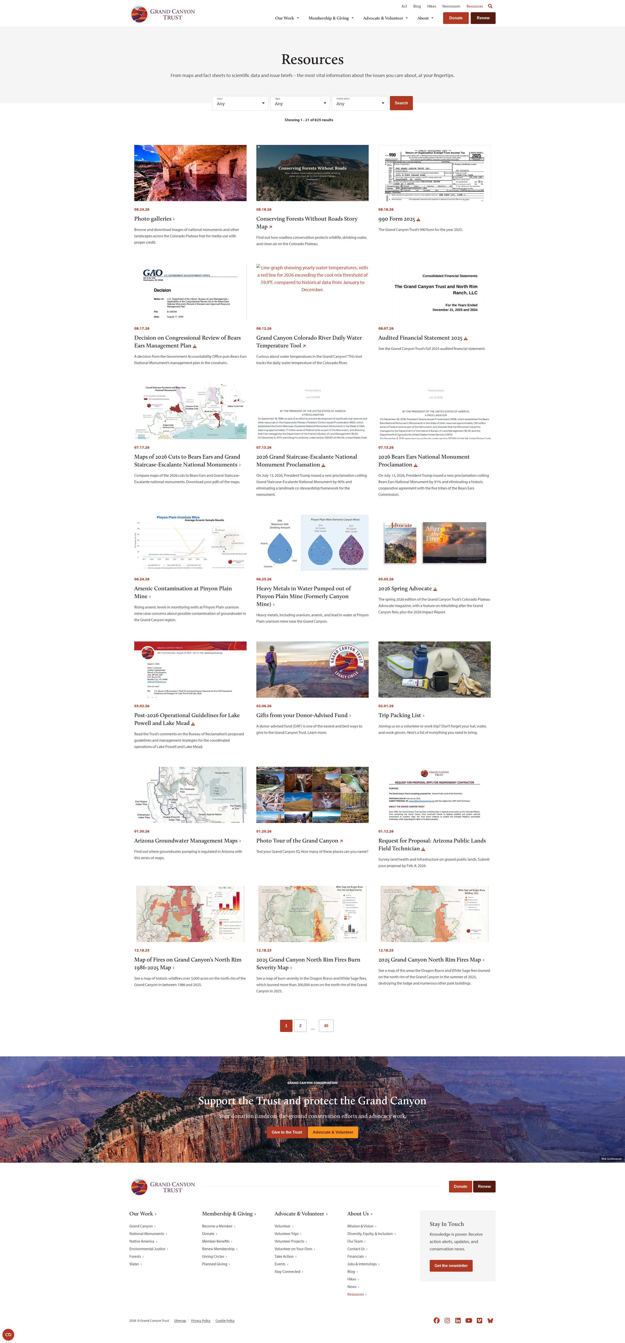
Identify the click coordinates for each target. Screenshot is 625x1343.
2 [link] (300, 1026)
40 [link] (326, 1026)
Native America (141, 1241)
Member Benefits (215, 1241)
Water (134, 1263)
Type (277, 98)
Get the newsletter (451, 1266)
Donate (456, 18)
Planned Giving (214, 1263)
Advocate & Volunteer (383, 18)
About (423, 18)
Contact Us (356, 1248)
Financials (355, 1256)
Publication (343, 98)
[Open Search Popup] (490, 6)
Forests (135, 1256)
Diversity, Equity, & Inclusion (370, 1233)
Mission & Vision (360, 1226)
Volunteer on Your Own (293, 1248)
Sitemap (180, 1320)
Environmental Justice (147, 1248)
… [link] (313, 1028)
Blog (417, 6)
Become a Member (217, 1226)
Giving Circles (213, 1256)
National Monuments (146, 1233)
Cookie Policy (225, 1320)
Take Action (284, 1256)
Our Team (355, 1241)
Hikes (431, 6)
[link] (340, 1026)
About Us (358, 1213)
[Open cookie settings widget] (8, 1335)
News (351, 1286)
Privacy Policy (200, 1320)
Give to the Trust (287, 1132)
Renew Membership (218, 1248)
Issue (219, 98)
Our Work (284, 18)
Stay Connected (287, 1271)
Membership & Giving (329, 18)
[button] (401, 103)
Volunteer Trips (287, 1233)
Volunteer (283, 1226)
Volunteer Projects (289, 1241)
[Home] (162, 13)
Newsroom (451, 6)
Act (404, 6)
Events (280, 1263)
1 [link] (286, 1026)
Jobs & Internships (362, 1263)
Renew (483, 18)
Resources (475, 6)
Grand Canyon (141, 1226)
